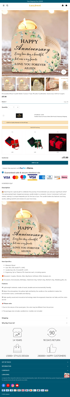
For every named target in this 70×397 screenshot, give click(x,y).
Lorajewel (7, 394)
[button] (3, 5)
